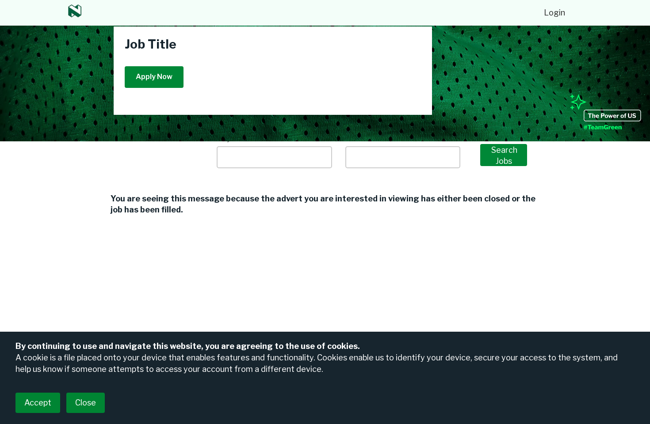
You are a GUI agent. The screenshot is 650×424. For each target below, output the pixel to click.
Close (85, 402)
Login (554, 12)
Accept (37, 402)
